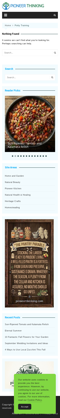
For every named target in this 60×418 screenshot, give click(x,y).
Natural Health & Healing (18, 195)
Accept (24, 406)
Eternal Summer (13, 330)
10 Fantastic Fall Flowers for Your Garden (26, 337)
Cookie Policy (34, 400)
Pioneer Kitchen (13, 188)
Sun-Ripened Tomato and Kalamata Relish (24, 145)
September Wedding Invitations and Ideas (26, 343)
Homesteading (12, 207)
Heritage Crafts (13, 201)
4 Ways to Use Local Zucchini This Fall (25, 349)
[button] (12, 156)
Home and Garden (14, 176)
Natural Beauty (12, 182)
